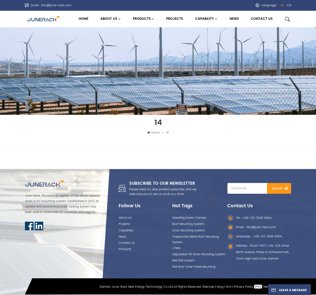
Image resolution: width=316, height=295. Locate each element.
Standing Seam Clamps (189, 217)
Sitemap (208, 286)
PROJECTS (174, 19)
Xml (228, 286)
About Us (125, 217)
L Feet (176, 248)
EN (282, 5)
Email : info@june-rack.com (51, 5)
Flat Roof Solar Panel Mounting (193, 266)
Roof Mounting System (188, 224)
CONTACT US (262, 19)
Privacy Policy (243, 286)
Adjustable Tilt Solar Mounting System (198, 254)
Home (83, 19)
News (122, 236)
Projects (124, 224)
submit (277, 188)
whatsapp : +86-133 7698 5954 (259, 236)
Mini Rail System (183, 260)
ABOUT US (108, 19)
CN (289, 5)
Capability (126, 230)
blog (220, 286)
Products (142, 19)
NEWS (234, 19)
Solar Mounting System (188, 230)
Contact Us (127, 243)
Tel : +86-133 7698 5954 (254, 218)
